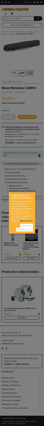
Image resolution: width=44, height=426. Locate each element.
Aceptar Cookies (26, 225)
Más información (26, 221)
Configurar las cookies (24, 229)
